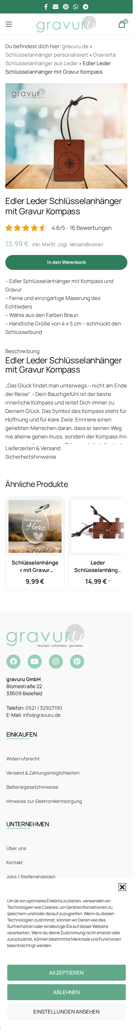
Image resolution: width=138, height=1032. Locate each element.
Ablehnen (66, 992)
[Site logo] (66, 23)
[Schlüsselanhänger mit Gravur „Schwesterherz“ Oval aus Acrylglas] (35, 526)
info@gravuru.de (42, 714)
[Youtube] (35, 661)
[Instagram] (56, 661)
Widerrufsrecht (23, 758)
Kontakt (14, 862)
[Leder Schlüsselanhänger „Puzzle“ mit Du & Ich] (98, 526)
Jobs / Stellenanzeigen (31, 876)
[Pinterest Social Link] (66, 6)
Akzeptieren (66, 972)
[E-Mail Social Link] (55, 6)
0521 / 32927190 (43, 707)
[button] (122, 887)
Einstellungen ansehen (66, 1011)
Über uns (16, 848)
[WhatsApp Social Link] (76, 6)
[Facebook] (13, 661)
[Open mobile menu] (9, 24)
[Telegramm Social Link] (86, 6)
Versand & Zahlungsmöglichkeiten (43, 773)
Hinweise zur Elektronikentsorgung (44, 801)
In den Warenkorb (66, 262)
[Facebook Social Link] (46, 6)
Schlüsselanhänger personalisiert (46, 54)
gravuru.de (75, 46)
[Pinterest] (77, 661)
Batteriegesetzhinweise (32, 787)
